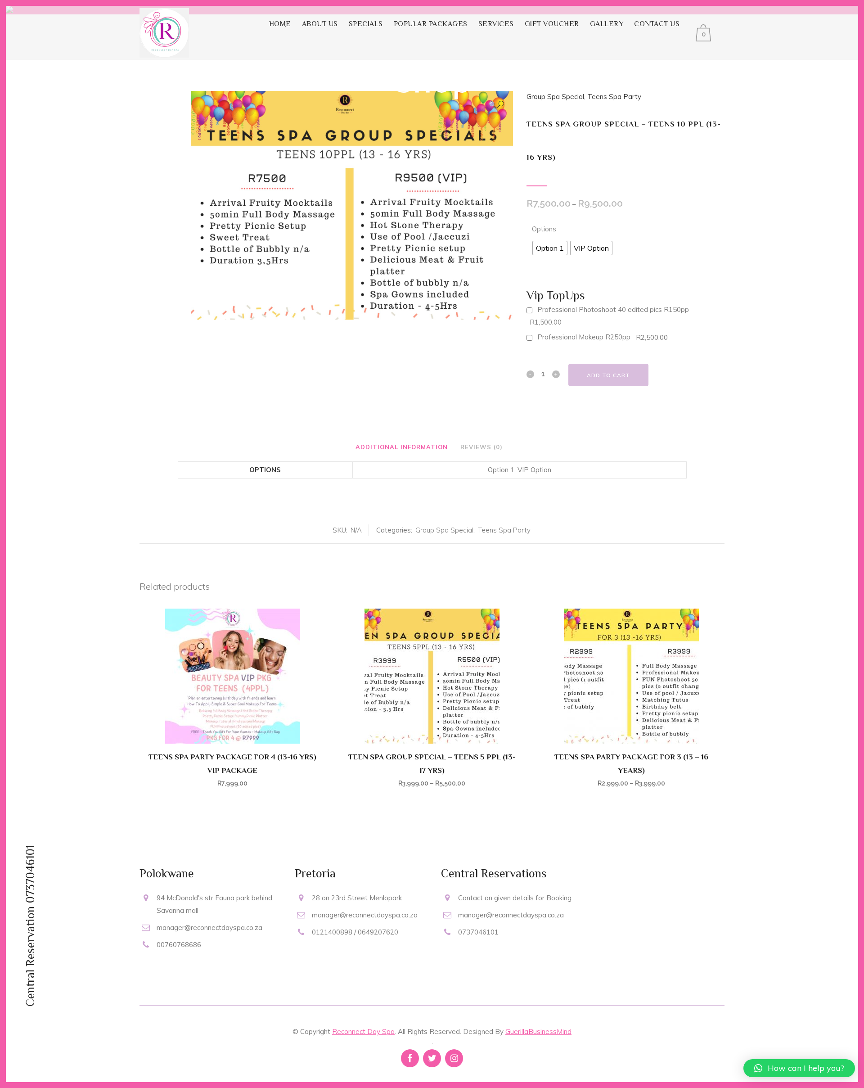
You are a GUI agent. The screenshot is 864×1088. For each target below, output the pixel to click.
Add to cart (608, 375)
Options (544, 229)
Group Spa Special (444, 530)
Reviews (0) (481, 447)
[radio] (550, 248)
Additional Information (402, 447)
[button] (799, 1068)
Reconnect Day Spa (363, 1031)
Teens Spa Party (504, 530)
